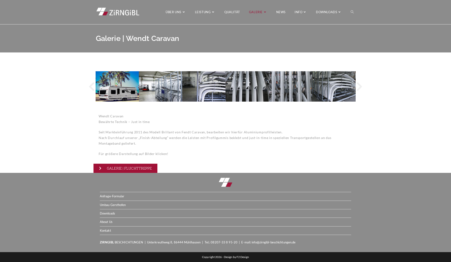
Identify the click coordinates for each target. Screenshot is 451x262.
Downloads (107, 213)
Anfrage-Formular (112, 196)
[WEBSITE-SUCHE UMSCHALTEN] (352, 12)
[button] (92, 86)
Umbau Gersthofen (113, 205)
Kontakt (105, 230)
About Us (106, 222)
